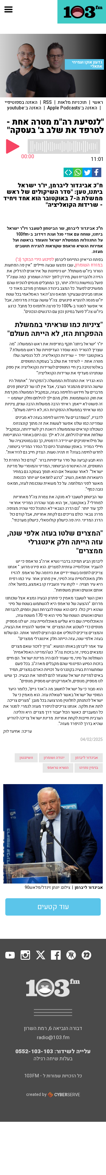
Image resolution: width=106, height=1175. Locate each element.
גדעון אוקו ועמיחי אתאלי (87, 64)
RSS (47, 102)
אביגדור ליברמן (86, 757)
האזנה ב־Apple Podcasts (72, 108)
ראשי (97, 102)
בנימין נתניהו (88, 767)
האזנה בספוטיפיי (21, 102)
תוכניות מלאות (72, 102)
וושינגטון (26, 757)
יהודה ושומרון (54, 757)
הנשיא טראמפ (58, 767)
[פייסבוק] (96, 172)
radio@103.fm (53, 1037)
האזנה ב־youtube (24, 108)
